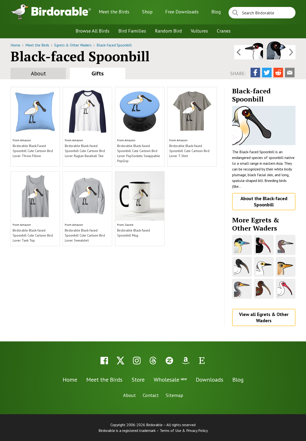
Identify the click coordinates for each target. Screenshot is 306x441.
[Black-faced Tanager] (281, 52)
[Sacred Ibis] (242, 267)
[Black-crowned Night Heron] (248, 52)
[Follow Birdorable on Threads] (153, 360)
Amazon (25, 140)
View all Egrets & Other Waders (264, 317)
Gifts (98, 73)
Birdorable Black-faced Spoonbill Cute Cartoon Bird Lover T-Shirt (189, 151)
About (38, 73)
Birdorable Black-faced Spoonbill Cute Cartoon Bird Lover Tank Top (33, 235)
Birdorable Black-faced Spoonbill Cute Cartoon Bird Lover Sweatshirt (85, 235)
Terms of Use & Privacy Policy (184, 430)
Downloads (182, 12)
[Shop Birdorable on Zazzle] (169, 360)
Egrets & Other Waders (73, 45)
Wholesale (170, 379)
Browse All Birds (92, 31)
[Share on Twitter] (267, 72)
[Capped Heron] (242, 245)
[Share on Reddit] (278, 72)
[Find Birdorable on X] (120, 360)
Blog (216, 12)
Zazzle (129, 224)
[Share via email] (290, 72)
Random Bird (168, 31)
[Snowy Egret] (264, 267)
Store (138, 379)
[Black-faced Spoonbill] (263, 125)
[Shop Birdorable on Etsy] (202, 360)
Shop (147, 12)
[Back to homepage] (61, 11)
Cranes (224, 31)
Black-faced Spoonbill (114, 45)
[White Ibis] (286, 289)
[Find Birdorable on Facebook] (104, 360)
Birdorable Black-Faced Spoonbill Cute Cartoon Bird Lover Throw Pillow (33, 151)
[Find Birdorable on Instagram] (137, 360)
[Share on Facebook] (255, 72)
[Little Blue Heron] (286, 245)
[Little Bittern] (286, 267)
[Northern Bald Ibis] (264, 245)
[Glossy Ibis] (264, 289)
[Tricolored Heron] (242, 289)
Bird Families (132, 31)
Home (16, 45)
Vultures (199, 31)
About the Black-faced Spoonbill (263, 201)
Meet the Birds (114, 12)
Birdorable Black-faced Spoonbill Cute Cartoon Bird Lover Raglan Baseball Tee (85, 151)
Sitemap (174, 395)
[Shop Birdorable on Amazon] (185, 360)
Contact (151, 395)
